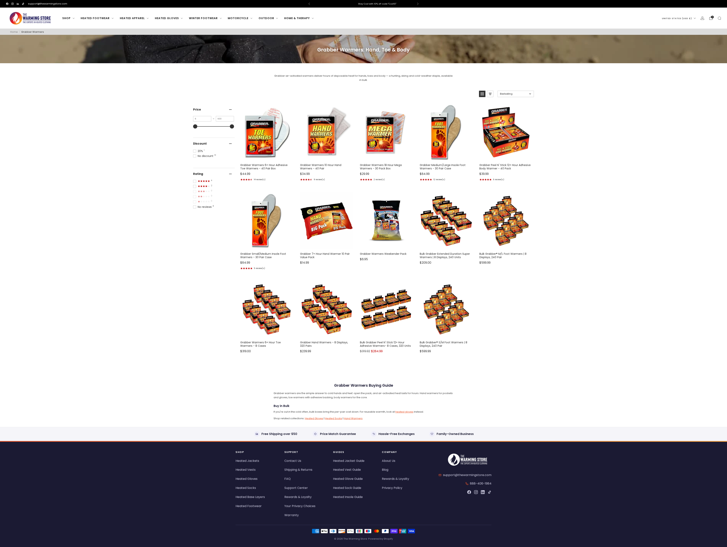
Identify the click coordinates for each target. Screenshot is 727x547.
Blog (385, 470)
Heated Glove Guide (348, 479)
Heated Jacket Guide (348, 461)
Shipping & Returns (298, 470)
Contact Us (292, 461)
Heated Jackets (247, 461)
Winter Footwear (203, 18)
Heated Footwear (95, 18)
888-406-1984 (480, 483)
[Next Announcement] (417, 3)
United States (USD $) (677, 18)
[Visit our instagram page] (12, 3)
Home (14, 32)
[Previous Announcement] (309, 3)
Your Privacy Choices (299, 506)
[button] (482, 94)
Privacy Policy (392, 488)
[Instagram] (476, 492)
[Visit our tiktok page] (23, 3)
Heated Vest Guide (347, 470)
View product (266, 156)
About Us (388, 461)
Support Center (296, 488)
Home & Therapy (297, 18)
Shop (66, 18)
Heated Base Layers (250, 497)
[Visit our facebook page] (7, 3)
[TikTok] (489, 492)
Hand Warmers (353, 418)
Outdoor (266, 18)
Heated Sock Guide (347, 488)
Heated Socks (333, 418)
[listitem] (363, 3)
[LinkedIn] (483, 492)
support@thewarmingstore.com (47, 3)
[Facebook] (469, 492)
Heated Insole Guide (348, 497)
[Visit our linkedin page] (17, 3)
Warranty (291, 515)
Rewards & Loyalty (298, 497)
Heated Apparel (132, 18)
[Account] (702, 18)
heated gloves (404, 412)
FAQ (287, 479)
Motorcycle (238, 18)
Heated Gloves (167, 18)
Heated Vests (246, 470)
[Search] (719, 18)
